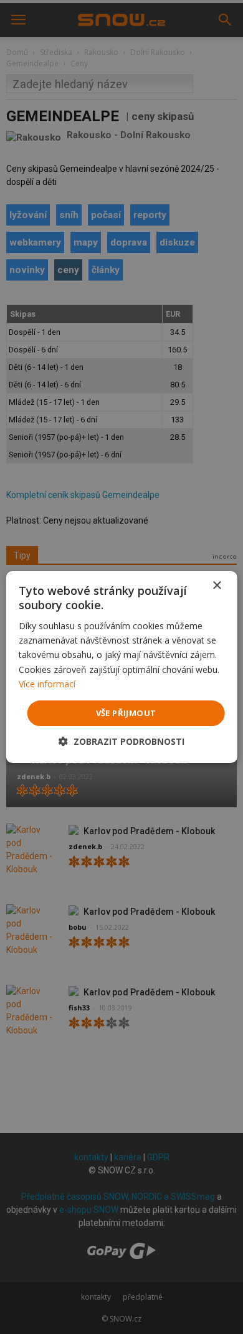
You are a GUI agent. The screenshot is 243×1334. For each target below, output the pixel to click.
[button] (121, 741)
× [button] (216, 585)
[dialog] (121, 667)
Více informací (47, 684)
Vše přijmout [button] (126, 713)
